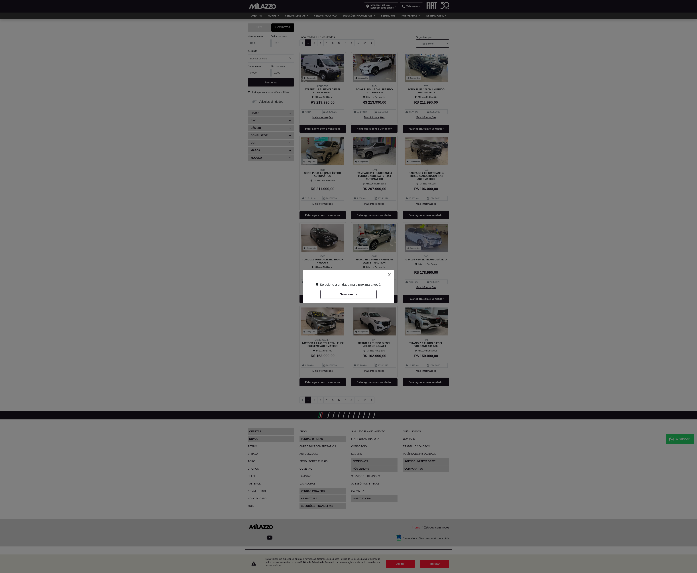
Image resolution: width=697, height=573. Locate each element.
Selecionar (347, 294)
